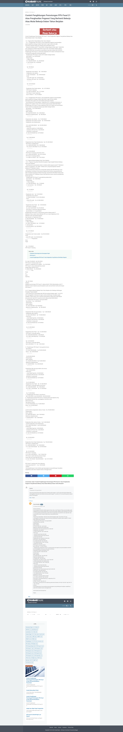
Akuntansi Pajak (30, 627)
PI (35, 641)
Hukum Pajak (29, 634)
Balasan (31, 500)
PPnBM (33, 657)
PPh (60, 5)
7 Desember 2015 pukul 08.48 (35, 490)
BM (46, 5)
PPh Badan (34, 643)
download (34, 629)
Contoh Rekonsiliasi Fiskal (32, 690)
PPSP (51, 5)
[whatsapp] (68, 476)
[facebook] (31, 476)
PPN (65, 5)
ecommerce (29, 631)
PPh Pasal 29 (29, 655)
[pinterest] (56, 476)
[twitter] (43, 476)
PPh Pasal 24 (37, 650)
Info (37, 634)
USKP (56, 5)
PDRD (42, 5)
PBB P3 (28, 639)
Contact (59, 727)
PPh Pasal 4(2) (38, 655)
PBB (70, 5)
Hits (35, 631)
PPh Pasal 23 (29, 650)
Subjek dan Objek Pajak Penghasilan (34, 708)
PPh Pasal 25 (29, 653)
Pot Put (40, 641)
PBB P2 (39, 636)
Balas (31, 497)
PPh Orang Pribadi (30, 646)
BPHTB (37, 5)
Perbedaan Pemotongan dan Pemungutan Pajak (40, 253)
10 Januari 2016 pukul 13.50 (39, 506)
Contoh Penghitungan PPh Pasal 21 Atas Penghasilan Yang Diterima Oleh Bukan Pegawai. (48, 257)
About (55, 727)
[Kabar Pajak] (34, 1)
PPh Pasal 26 (37, 653)
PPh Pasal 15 (39, 646)
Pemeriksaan (29, 641)
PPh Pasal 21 (32, 255)
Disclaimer (65, 727)
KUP (33, 5)
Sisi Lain (29, 660)
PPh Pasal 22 (38, 648)
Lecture (28, 636)
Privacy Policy (70, 727)
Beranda (27, 5)
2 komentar (27, 24)
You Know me (29, 662)
